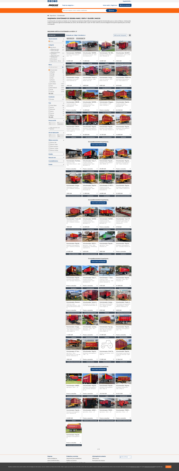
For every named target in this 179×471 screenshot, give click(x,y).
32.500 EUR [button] (119, 193)
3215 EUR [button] (118, 85)
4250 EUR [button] (85, 251)
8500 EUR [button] (102, 251)
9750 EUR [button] (69, 134)
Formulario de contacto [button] (98, 460)
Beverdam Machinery (106, 253)
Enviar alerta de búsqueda (99, 145)
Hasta (58, 134)
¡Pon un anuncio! (125, 5)
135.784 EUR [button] (103, 393)
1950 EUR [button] (69, 85)
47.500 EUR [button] (69, 251)
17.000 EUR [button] (86, 193)
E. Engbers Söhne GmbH (74, 88)
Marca (50, 64)
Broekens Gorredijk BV (107, 137)
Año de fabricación (54, 132)
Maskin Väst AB (90, 396)
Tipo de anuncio (53, 38)
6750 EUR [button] (118, 227)
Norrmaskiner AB (123, 361)
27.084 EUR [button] (119, 359)
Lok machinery (74, 112)
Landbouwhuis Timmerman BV (90, 253)
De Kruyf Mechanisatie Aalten (74, 312)
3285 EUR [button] (118, 61)
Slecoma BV (123, 137)
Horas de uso (52, 157)
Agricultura (53, 15)
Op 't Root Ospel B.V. (107, 112)
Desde (50, 134)
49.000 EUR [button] (103, 61)
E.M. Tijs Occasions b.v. (90, 137)
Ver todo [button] (51, 93)
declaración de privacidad (150, 466)
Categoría (51, 45)
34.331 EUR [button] (119, 393)
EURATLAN (74, 63)
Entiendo (168, 466)
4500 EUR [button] (85, 85)
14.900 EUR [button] (86, 61)
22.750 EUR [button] (119, 110)
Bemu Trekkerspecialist (74, 253)
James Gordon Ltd (123, 88)
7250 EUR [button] (69, 227)
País (50, 103)
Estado (50, 164)
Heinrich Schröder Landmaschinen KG (124, 63)
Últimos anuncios (53, 140)
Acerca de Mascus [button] (52, 458)
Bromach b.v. (123, 253)
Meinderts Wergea (123, 337)
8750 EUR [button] (102, 310)
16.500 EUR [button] (119, 134)
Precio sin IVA (52, 120)
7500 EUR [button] (69, 193)
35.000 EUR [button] (69, 418)
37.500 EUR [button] (103, 335)
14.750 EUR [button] (103, 134)
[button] (56, 35)
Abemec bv (73, 137)
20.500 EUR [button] (103, 169)
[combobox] (120, 457)
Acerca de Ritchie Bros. (54, 460)
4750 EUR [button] (102, 285)
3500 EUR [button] (118, 310)
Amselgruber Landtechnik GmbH (74, 396)
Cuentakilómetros (53, 161)
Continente (51, 97)
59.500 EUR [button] (86, 134)
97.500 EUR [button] (119, 285)
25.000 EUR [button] (69, 61)
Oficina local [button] (95, 458)
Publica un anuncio (71, 460)
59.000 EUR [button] (103, 193)
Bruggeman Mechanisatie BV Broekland (74, 195)
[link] (74, 46)
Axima (107, 396)
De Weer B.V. (73, 171)
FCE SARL (90, 63)
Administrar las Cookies (135, 466)
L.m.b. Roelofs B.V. (123, 112)
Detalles (51, 154)
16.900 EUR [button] (86, 110)
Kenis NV (74, 420)
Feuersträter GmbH (107, 361)
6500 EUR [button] (102, 85)
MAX (58, 122)
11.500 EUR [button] (69, 335)
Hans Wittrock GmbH (90, 88)
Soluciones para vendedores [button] (74, 458)
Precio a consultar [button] (71, 110)
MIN (49, 122)
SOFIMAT (107, 63)
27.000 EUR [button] (103, 359)
